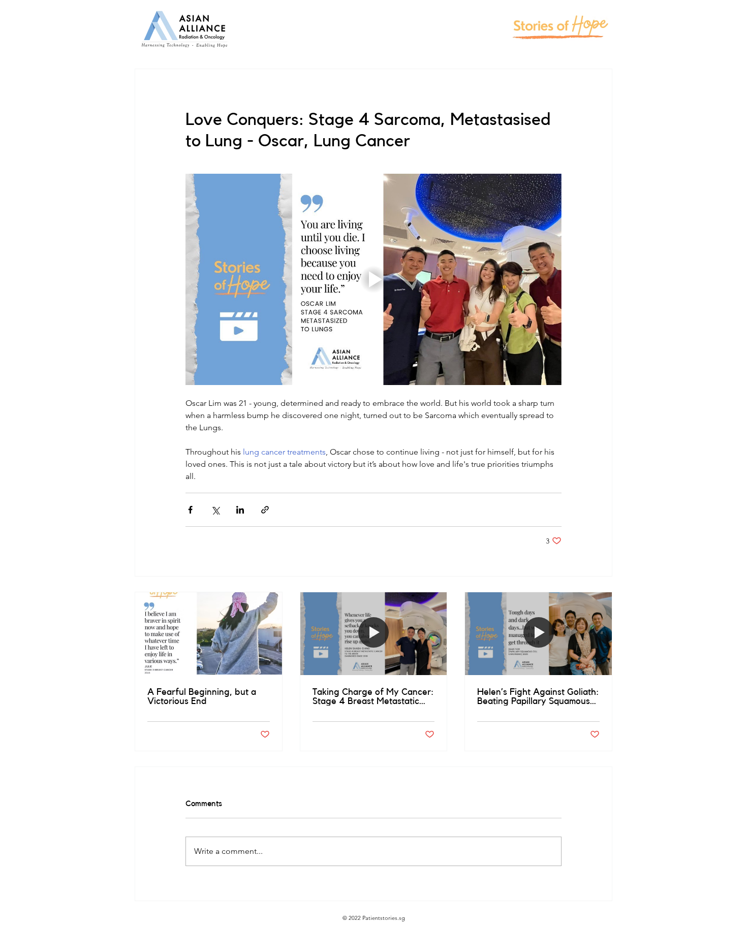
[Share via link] (265, 510)
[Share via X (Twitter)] (215, 510)
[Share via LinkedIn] (240, 510)
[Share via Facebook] (190, 510)
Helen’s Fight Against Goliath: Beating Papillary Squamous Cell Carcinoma (538, 696)
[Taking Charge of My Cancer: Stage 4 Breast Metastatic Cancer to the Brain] (373, 633)
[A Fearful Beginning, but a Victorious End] (208, 633)
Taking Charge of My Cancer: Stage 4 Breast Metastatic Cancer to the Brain (373, 696)
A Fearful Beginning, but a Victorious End (201, 696)
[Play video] (373, 279)
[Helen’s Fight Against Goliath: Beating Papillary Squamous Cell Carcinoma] (538, 633)
